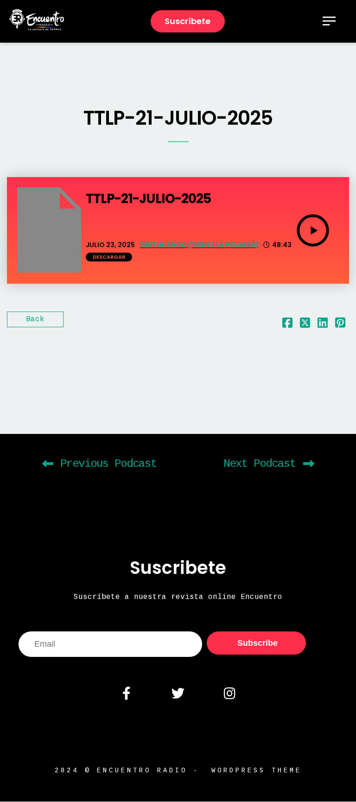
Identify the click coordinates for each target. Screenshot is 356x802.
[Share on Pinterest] (340, 325)
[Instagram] (229, 693)
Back (35, 319)
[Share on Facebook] (287, 325)
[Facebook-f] (126, 693)
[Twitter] (178, 693)
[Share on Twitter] (305, 325)
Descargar (109, 257)
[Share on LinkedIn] (322, 325)
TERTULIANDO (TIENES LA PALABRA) (199, 244)
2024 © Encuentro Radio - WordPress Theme (178, 770)
